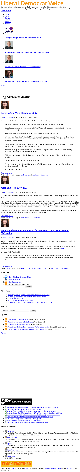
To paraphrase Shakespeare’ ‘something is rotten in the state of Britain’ (31, 302)
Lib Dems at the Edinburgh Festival (19, 324)
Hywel (9, 444)
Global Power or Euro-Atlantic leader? (20, 322)
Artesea (26, 468)
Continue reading (7, 173)
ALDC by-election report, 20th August (20, 300)
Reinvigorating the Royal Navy (17, 319)
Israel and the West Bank (16, 298)
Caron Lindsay (8, 117)
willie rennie (55, 268)
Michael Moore (37, 268)
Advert (3, 85)
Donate (7, 18)
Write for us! (9, 20)
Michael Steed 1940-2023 (14, 187)
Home (7, 14)
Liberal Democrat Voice (53, 468)
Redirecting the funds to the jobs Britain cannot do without (27, 297)
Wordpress (12, 468)
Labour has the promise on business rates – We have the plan (27, 329)
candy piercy (25, 175)
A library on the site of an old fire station (27, 409)
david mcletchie (26, 268)
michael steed (25, 218)
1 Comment (64, 268)
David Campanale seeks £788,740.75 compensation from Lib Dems (39, 413)
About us (8, 22)
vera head (35, 175)
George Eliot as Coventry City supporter (27, 418)
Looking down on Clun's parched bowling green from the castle (38, 415)
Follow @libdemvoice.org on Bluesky (20, 277)
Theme (7, 24)
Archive (7, 16)
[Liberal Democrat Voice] (32, 5)
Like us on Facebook (14, 279)
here (62, 248)
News (9, 175)
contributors (70, 468)
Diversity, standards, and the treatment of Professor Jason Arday (28, 295)
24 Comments (35, 218)
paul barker (10, 431)
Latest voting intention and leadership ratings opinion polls (33, 417)
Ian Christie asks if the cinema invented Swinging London (36, 411)
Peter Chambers (12, 437)
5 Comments (44, 175)
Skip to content (6, 11)
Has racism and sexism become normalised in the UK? (32, 422)
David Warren (11, 456)
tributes (45, 268)
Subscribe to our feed (14, 282)
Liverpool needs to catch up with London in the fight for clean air (36, 407)
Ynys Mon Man (12, 450)
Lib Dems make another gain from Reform (28, 420)
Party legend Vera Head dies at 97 (19, 113)
